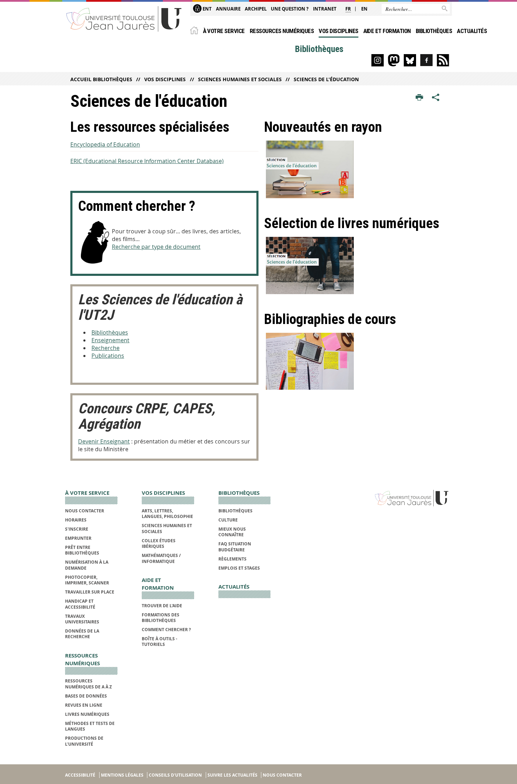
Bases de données (86, 696)
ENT (207, 9)
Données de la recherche (82, 634)
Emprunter (78, 538)
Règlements (232, 559)
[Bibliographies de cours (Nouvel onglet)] (355, 361)
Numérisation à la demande (86, 565)
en (364, 9)
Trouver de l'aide (162, 606)
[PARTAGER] (435, 97)
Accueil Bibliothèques (101, 79)
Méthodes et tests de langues (90, 726)
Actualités (472, 30)
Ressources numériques (282, 30)
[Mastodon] (394, 60)
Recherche (105, 348)
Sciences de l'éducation (326, 79)
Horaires (76, 520)
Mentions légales (122, 775)
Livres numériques (87, 714)
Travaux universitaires (82, 619)
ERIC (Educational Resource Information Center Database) (147, 161)
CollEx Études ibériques (158, 543)
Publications (107, 355)
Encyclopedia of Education (105, 144)
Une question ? (289, 9)
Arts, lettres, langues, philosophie (167, 513)
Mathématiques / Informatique (161, 558)
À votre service (224, 30)
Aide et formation (387, 30)
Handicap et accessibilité (80, 604)
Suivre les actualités (232, 775)
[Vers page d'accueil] (124, 18)
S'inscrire (76, 529)
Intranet (325, 9)
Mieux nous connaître (232, 532)
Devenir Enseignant (104, 441)
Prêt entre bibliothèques (82, 550)
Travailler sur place (89, 592)
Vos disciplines (338, 30)
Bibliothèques (434, 30)
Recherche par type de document (156, 247)
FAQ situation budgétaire (234, 546)
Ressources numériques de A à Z (88, 683)
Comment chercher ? (166, 630)
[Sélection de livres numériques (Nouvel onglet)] (355, 265)
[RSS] (443, 60)
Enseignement (110, 340)
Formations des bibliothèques (160, 617)
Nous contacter (84, 511)
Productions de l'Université (84, 741)
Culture (228, 520)
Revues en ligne (83, 705)
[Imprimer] (419, 98)
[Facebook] (426, 60)
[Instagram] (377, 60)
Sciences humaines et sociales (239, 79)
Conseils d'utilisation (175, 775)
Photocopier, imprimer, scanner (87, 580)
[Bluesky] (410, 60)
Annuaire (228, 9)
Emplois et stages (239, 568)
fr (348, 9)
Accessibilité (80, 775)
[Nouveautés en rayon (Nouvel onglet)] (355, 169)
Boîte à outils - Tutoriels (159, 641)
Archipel (256, 9)
